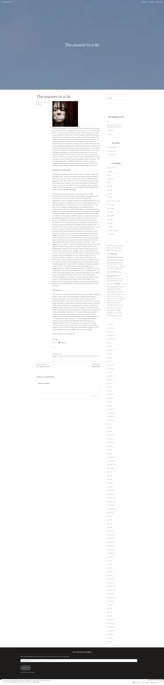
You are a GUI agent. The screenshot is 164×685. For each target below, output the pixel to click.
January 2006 (110, 627)
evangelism (117, 267)
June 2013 (109, 387)
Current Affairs (111, 167)
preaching (117, 296)
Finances (109, 179)
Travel (108, 227)
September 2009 (111, 464)
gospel (81, 356)
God (77, 356)
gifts (120, 269)
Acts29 (109, 121)
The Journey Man (111, 151)
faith (121, 267)
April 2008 (109, 527)
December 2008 (111, 498)
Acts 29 (109, 245)
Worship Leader (118, 315)
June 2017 (109, 354)
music (119, 294)
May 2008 (109, 523)
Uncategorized (111, 230)
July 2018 (109, 343)
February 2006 (111, 623)
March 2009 (110, 486)
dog (122, 265)
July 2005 (109, 638)
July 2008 (109, 516)
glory (109, 272)
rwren (38, 104)
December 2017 (111, 350)
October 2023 (110, 328)
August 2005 (110, 634)
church (121, 257)
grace (84, 356)
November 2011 (111, 416)
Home (151, 2)
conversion (110, 265)
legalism (114, 287)
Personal (109, 204)
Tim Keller (115, 313)
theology (109, 310)
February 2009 (111, 490)
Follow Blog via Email (82, 652)
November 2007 (111, 546)
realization (116, 298)
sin (99, 356)
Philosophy (110, 208)
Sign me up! (26, 668)
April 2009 (109, 483)
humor (108, 190)
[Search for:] (116, 98)
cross (118, 265)
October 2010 (110, 442)
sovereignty (118, 308)
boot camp (117, 248)
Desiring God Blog (112, 147)
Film (108, 175)
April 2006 (109, 616)
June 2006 (109, 608)
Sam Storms (111, 302)
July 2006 (109, 605)
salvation (120, 300)
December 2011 (111, 413)
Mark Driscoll (112, 289)
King (110, 287)
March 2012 (110, 405)
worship (110, 315)
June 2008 (109, 520)
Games (109, 186)
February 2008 (110, 534)
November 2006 (111, 590)
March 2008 (110, 531)
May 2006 (109, 612)
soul (113, 308)
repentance (114, 300)
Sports (109, 223)
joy (96, 356)
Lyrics (108, 193)
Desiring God (110, 130)
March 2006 (110, 619)
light (121, 287)
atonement (60, 356)
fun (108, 182)
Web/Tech (109, 234)
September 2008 (111, 509)
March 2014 (110, 379)
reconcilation (122, 298)
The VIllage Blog (111, 154)
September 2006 (111, 597)
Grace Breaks (7, 2)
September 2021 (111, 335)
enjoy (112, 267)
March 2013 (110, 394)
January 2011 (110, 439)
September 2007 (111, 553)
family (108, 171)
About (144, 2)
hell (118, 278)
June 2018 (109, 346)
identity (115, 280)
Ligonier (109, 134)
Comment (94, 395)
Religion (60, 354)
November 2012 (111, 398)
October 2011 (110, 420)
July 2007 (109, 560)
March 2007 (110, 575)
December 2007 (111, 542)
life (118, 287)
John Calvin (122, 284)
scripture (116, 305)
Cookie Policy (36, 682)
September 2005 (111, 630)
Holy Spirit (110, 280)
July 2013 (109, 383)
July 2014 (109, 372)
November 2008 (111, 501)
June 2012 (109, 402)
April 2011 (109, 427)
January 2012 (110, 409)
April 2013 (109, 391)
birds (112, 248)
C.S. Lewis (66, 356)
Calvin (108, 254)
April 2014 (109, 376)
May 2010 (109, 450)
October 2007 (110, 549)
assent (114, 245)
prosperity (110, 298)
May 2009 (109, 479)
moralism (114, 294)
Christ (70, 356)
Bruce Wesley (112, 250)
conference (118, 263)
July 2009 (109, 472)
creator (115, 265)
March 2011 (110, 431)
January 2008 (110, 538)
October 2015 (110, 365)
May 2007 (109, 568)
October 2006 (110, 594)
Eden (74, 356)
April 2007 (109, 571)
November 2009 (111, 457)
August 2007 (110, 557)
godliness (118, 272)
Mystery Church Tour (112, 201)
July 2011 (109, 424)
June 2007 (109, 564)
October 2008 (110, 505)
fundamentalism (114, 269)
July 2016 (109, 361)
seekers (121, 305)
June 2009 (109, 475)
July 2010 (109, 446)
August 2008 (110, 512)
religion (109, 300)
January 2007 (110, 582)
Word (120, 313)
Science (109, 219)
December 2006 (111, 586)
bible (109, 248)
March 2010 (110, 453)
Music (108, 197)
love (123, 287)
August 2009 (110, 468)
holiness (122, 278)
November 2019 (111, 339)
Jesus (94, 356)
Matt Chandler (118, 292)
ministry (109, 294)
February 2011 (110, 435)
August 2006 (110, 601)
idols (119, 280)
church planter (112, 260)
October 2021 (110, 332)
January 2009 (110, 494)
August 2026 (110, 324)
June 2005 (109, 642)
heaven (115, 278)
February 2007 (110, 579)
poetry (109, 212)
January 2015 (110, 368)
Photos (159, 2)
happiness (89, 356)
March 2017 (110, 357)
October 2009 (110, 461)
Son (111, 308)
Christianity (112, 257)
